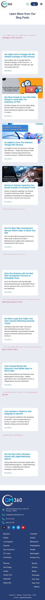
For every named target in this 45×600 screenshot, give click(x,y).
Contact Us (12, 595)
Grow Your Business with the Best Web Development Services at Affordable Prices (18, 275)
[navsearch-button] (34, 4)
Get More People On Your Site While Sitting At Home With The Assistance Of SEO (20, 99)
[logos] (6, 4)
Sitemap (19, 595)
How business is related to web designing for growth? (17, 412)
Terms (34, 595)
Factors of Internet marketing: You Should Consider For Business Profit (19, 186)
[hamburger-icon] (41, 4)
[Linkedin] (13, 527)
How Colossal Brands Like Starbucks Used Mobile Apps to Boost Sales (18, 368)
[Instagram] (4, 527)
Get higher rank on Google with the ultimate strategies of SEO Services (19, 55)
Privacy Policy (27, 595)
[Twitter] (18, 527)
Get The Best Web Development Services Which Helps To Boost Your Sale (19, 230)
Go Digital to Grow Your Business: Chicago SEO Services (18, 143)
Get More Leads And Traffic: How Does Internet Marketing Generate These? (19, 320)
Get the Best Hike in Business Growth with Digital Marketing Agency (17, 456)
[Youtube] (23, 527)
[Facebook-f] (9, 527)
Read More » (8, 71)
